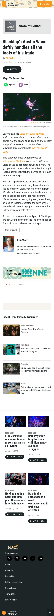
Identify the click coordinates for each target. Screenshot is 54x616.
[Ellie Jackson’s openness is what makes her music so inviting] (15, 421)
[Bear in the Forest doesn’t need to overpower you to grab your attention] (38, 479)
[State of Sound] (10, 26)
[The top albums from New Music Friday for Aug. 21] (11, 349)
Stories (23, 383)
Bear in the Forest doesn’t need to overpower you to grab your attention (38, 502)
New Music (25, 344)
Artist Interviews (27, 325)
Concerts (24, 364)
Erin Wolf (10, 58)
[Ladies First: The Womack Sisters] (11, 330)
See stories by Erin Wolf (28, 253)
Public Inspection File (13, 582)
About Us (9, 570)
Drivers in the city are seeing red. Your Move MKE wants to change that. (36, 390)
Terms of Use (10, 594)
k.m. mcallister (34, 122)
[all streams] (50, 612)
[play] (4, 612)
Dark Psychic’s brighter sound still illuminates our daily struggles (37, 442)
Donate (45, 4)
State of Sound (30, 26)
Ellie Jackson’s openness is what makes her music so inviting (15, 440)
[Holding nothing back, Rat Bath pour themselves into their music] (15, 479)
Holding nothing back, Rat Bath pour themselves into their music (15, 498)
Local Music (9, 432)
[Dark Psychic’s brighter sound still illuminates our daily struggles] (38, 421)
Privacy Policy (11, 600)
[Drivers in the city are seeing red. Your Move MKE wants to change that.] (11, 388)
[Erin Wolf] (8, 244)
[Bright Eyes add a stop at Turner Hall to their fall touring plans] (11, 368)
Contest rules (10, 588)
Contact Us (9, 576)
